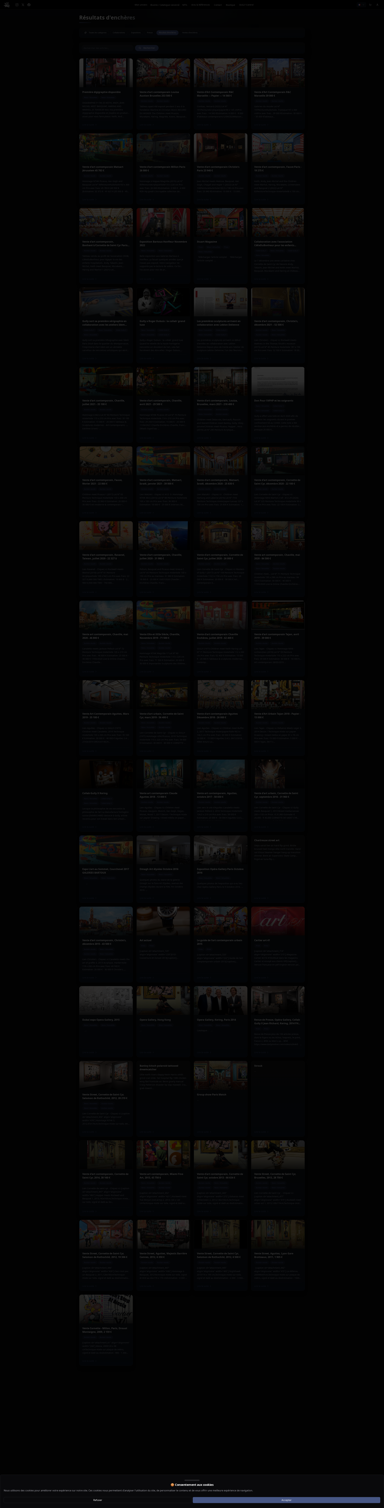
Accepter (287, 1500)
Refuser (97, 1500)
